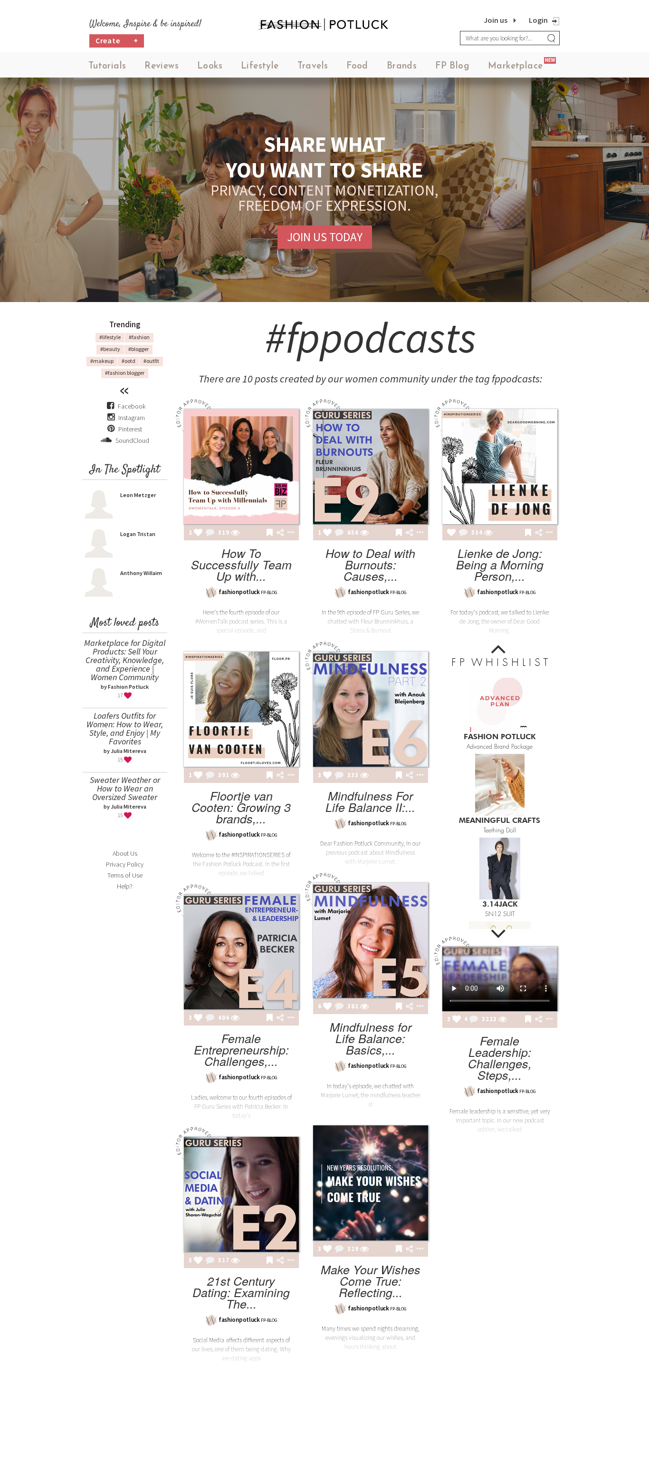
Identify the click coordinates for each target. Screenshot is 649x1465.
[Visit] (235, 533)
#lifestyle (110, 337)
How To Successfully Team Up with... (241, 564)
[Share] (280, 532)
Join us (495, 20)
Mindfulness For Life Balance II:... (370, 801)
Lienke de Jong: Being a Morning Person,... (500, 564)
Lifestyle (260, 66)
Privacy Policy (124, 864)
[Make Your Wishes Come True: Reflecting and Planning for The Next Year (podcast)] (370, 1182)
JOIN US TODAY (325, 236)
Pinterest (129, 429)
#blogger (138, 348)
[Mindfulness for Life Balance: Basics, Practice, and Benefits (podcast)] (370, 940)
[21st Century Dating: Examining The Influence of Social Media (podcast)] (241, 1194)
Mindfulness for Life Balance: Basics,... (370, 1038)
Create (116, 40)
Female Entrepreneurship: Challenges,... (241, 1049)
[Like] (198, 533)
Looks (209, 66)
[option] (500, 711)
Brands (402, 66)
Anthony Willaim (141, 572)
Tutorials (107, 66)
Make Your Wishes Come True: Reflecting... (370, 1280)
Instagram (131, 417)
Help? (125, 886)
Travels (312, 66)
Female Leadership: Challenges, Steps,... (500, 1057)
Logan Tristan (137, 533)
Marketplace (515, 66)
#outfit (151, 360)
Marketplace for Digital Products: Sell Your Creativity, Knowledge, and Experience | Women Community (124, 660)
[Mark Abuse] (289, 533)
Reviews (161, 66)
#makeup (102, 360)
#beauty (110, 348)
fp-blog (269, 592)
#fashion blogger (124, 372)
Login (538, 20)
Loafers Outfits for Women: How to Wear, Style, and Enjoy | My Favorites (124, 728)
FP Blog (452, 66)
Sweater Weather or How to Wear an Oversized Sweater (125, 788)
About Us (125, 853)
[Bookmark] (270, 533)
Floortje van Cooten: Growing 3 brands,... (241, 807)
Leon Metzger (138, 494)
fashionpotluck (239, 592)
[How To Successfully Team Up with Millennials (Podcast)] (241, 466)
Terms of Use (125, 875)
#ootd (128, 360)
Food (357, 66)
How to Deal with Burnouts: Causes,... (370, 564)
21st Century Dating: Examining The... (241, 1292)
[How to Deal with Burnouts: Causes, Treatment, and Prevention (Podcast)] (370, 466)
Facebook (131, 406)
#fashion (139, 337)
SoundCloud (131, 440)
